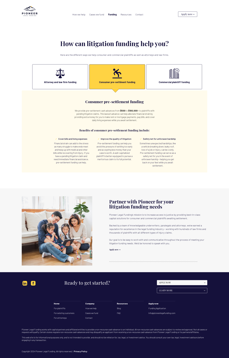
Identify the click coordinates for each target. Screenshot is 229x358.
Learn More (182, 290)
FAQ (118, 313)
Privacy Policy (80, 351)
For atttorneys (60, 318)
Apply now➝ (187, 14)
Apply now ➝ (114, 249)
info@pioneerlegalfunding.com (161, 313)
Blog (119, 308)
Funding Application (157, 308)
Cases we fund (91, 313)
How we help (90, 308)
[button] (112, 14)
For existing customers (64, 313)
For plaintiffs (59, 308)
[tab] (60, 76)
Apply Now (182, 282)
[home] (30, 14)
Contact (89, 318)
